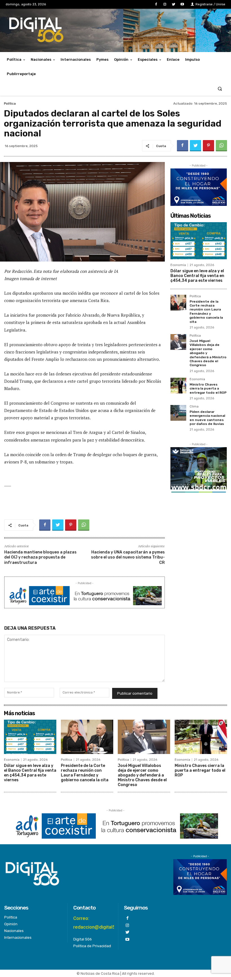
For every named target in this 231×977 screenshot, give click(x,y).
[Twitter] (173, 4)
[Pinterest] (208, 145)
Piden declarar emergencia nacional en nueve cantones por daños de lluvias (207, 418)
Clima (194, 406)
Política (10, 103)
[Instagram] (164, 4)
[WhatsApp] (221, 145)
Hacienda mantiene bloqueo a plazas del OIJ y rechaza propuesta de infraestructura (40, 557)
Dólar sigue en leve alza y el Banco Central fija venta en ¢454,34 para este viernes (197, 276)
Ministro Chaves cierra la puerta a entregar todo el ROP (208, 388)
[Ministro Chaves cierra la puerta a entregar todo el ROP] (178, 385)
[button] (220, 88)
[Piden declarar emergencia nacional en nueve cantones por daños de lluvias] (178, 413)
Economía (178, 265)
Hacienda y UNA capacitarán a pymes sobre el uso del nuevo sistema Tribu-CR (128, 557)
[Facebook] (156, 4)
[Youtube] (182, 4)
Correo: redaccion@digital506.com (102, 922)
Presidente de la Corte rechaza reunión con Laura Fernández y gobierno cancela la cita (206, 312)
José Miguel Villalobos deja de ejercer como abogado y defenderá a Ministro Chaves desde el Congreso (142, 775)
